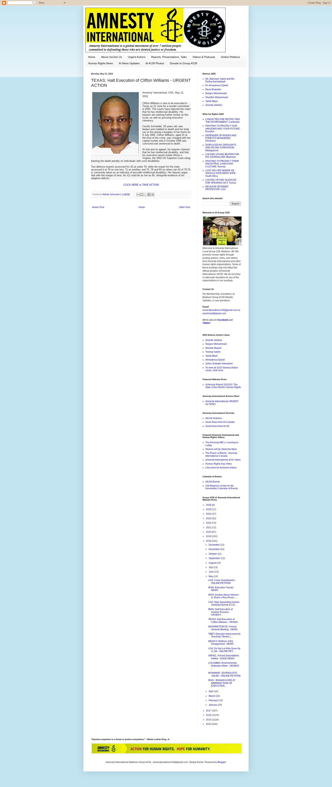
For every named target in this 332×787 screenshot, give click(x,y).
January (213, 705)
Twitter (206, 323)
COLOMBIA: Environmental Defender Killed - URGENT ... (223, 666)
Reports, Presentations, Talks (169, 56)
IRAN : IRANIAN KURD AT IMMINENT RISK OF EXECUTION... (221, 683)
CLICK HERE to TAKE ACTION (141, 184)
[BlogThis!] (142, 194)
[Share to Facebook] (149, 194)
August (213, 563)
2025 (209, 509)
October (213, 553)
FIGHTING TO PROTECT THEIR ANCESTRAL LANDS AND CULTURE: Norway (222, 164)
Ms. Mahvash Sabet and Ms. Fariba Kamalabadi (220, 80)
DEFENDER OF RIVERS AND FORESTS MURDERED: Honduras (221, 138)
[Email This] (138, 194)
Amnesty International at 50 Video (223, 459)
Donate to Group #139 (183, 63)
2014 (209, 724)
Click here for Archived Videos (221, 467)
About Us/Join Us (111, 56)
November (214, 549)
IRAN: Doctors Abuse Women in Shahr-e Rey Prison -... (223, 596)
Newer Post (98, 207)
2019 (209, 536)
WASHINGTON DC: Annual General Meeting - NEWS (222, 628)
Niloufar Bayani (213, 348)
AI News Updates (129, 63)
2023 (209, 518)
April (211, 691)
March (212, 696)
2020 (209, 532)
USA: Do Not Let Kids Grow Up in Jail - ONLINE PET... (224, 650)
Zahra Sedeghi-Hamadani (219, 363)
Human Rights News (100, 63)
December (214, 544)
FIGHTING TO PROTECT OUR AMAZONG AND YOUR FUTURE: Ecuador (222, 128)
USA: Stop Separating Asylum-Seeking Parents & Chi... (224, 603)
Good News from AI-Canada (220, 422)
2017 (209, 710)
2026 (209, 505)
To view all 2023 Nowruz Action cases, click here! (221, 369)
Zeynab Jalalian (213, 105)
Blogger (222, 762)
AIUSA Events (212, 481)
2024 (209, 513)
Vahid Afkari (211, 101)
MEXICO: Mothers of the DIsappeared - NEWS (221, 642)
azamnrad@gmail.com (214, 313)
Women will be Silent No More (221, 449)
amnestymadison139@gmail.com (220, 310)
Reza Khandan (213, 89)
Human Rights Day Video (218, 463)
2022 (209, 523)
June (211, 571)
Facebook (222, 320)
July (211, 567)
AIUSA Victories (213, 418)
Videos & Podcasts (204, 56)
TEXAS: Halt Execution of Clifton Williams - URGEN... (223, 620)
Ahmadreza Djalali (215, 359)
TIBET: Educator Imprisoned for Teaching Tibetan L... (224, 635)
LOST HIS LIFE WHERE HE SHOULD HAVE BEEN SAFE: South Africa (220, 173)
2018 (209, 541)
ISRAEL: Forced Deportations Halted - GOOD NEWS (223, 657)
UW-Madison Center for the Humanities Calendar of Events (221, 487)
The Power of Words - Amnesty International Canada (221, 454)
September (215, 558)
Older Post (184, 207)
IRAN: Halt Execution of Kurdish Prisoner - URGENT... (220, 612)
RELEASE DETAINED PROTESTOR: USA (216, 188)
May (211, 576)
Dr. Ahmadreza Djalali (216, 85)
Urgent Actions (136, 56)
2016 (209, 715)
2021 (209, 527)
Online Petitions (230, 56)
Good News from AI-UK (217, 426)
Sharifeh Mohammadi (216, 97)
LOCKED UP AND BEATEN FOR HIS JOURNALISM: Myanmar (222, 155)
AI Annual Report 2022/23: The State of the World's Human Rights (223, 386)
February (214, 700)
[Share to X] (145, 194)
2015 (209, 719)
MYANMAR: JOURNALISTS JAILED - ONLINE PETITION (224, 674)
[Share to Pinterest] (153, 194)
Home (91, 56)
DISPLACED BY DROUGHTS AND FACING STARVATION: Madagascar (220, 148)
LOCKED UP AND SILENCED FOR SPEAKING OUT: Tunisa (221, 181)
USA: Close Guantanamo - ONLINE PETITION (222, 581)
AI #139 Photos (154, 63)
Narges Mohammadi (216, 93)
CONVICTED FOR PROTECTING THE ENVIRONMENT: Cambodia (222, 120)
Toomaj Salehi (212, 352)
